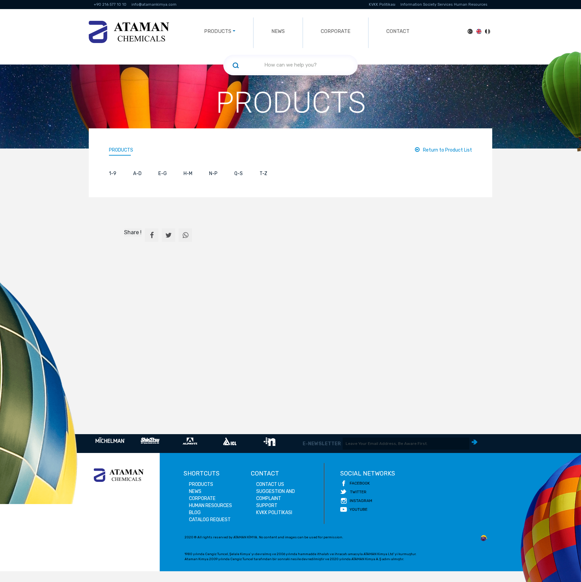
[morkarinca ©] (483, 538)
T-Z (263, 173)
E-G (162, 173)
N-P (213, 173)
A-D (137, 173)
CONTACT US (270, 484)
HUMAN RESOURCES (210, 505)
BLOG (195, 512)
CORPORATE (335, 31)
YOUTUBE (358, 509)
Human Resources (470, 4)
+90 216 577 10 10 (110, 4)
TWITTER (358, 492)
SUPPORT (266, 505)
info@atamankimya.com (154, 4)
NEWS (278, 31)
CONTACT (398, 31)
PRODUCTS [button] (217, 31)
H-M (188, 173)
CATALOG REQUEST (210, 520)
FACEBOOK (360, 483)
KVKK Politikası (382, 4)
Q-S (238, 173)
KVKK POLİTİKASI (274, 512)
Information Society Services (426, 4)
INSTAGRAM (361, 500)
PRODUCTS (121, 150)
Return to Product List (447, 150)
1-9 (112, 173)
